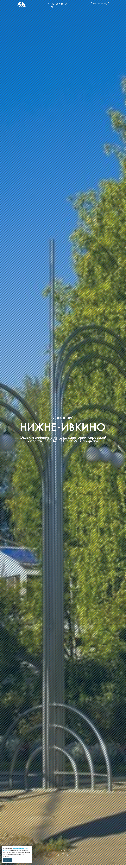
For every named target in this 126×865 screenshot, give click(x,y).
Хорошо (7, 860)
